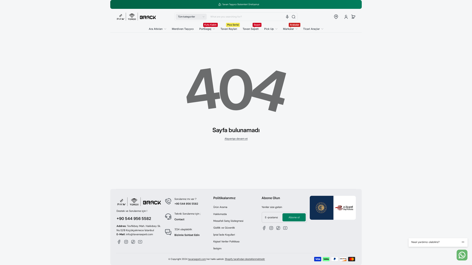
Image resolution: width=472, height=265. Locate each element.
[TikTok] (133, 242)
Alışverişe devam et (236, 138)
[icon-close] (463, 242)
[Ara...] (293, 17)
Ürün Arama (220, 207)
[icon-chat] (462, 255)
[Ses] (287, 17)
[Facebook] (119, 242)
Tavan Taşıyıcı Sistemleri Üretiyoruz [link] (238, 4)
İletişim (217, 248)
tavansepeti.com (197, 259)
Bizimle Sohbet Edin (187, 234)
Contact (179, 219)
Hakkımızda (220, 214)
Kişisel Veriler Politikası (226, 241)
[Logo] (136, 17)
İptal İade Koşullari (224, 234)
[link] (311, 29)
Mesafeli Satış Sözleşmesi (228, 220)
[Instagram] (126, 242)
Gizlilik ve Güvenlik (224, 227)
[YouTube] (140, 242)
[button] (191, 17)
